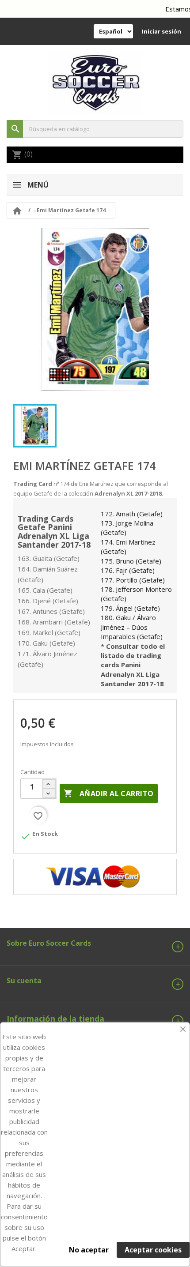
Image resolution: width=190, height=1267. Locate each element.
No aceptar (89, 1250)
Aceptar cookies (153, 1250)
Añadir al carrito (108, 793)
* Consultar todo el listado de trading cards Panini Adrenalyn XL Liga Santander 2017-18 (133, 665)
